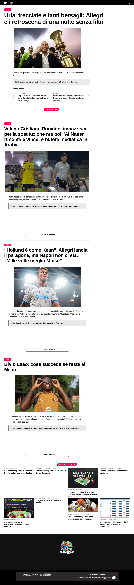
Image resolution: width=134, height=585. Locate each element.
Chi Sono (67, 564)
